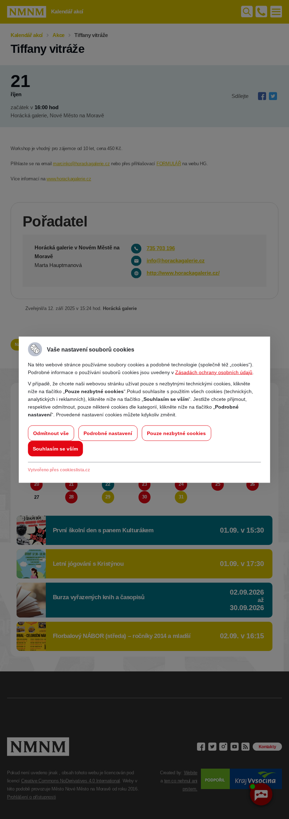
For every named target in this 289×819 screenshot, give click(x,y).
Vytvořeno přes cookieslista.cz (59, 469)
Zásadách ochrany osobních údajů (213, 372)
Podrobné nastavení (108, 433)
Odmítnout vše (51, 433)
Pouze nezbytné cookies (176, 433)
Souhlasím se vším (55, 448)
